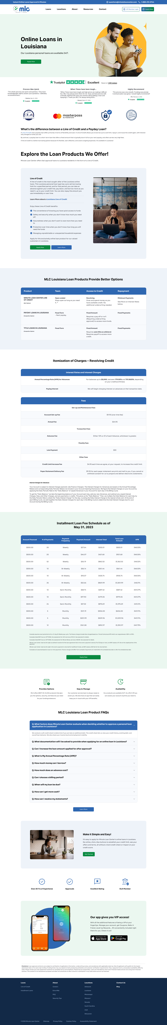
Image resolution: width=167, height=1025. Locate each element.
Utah (86, 1010)
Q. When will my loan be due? (46, 784)
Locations (61, 9)
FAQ (54, 994)
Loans (48, 9)
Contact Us (120, 983)
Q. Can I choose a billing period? (48, 777)
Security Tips (57, 998)
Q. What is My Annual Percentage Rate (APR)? (54, 756)
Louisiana (88, 990)
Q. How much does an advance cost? (50, 770)
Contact (102, 9)
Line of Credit (26, 133)
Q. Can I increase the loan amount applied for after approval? (62, 749)
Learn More (61, 247)
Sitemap (46, 1021)
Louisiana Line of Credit (57, 199)
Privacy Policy (57, 1021)
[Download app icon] (99, 938)
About (75, 9)
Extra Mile (56, 990)
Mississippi (88, 994)
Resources (88, 9)
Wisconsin (88, 1014)
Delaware (88, 987)
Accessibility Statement (88, 1021)
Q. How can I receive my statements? (50, 799)
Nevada (87, 1002)
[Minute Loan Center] (21, 9)
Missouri (87, 998)
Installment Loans (27, 990)
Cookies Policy (71, 1021)
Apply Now (31, 61)
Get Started (89, 854)
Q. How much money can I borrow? (49, 763)
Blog (118, 987)
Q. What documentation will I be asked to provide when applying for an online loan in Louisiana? (79, 741)
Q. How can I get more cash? (46, 792)
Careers (55, 987)
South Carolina (90, 1006)
